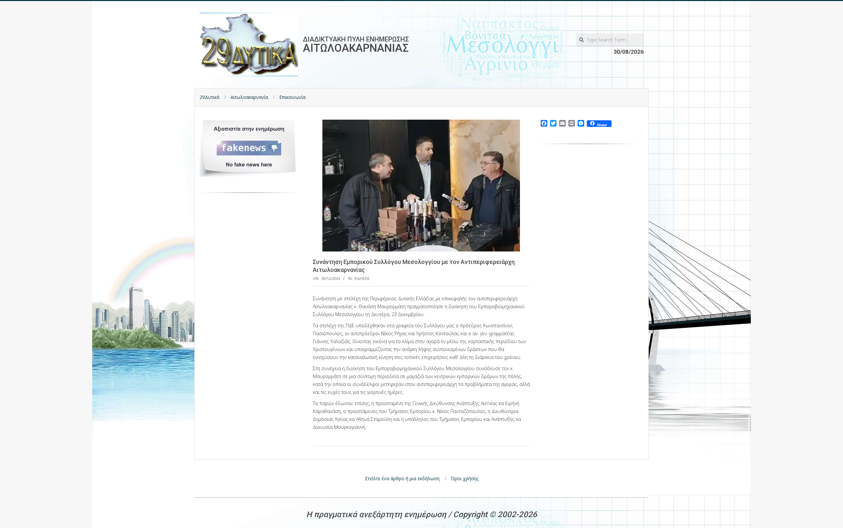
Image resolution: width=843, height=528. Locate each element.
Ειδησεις (362, 278)
